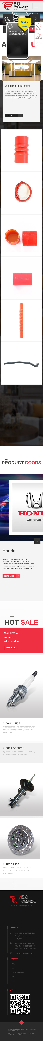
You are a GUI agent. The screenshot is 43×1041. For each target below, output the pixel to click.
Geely (13, 976)
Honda (9, 551)
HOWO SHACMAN (17, 972)
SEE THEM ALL (11, 648)
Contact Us (11, 1035)
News (24, 1033)
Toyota (13, 981)
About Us (10, 1033)
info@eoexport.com (26, 953)
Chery (13, 963)
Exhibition (32, 1033)
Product (18, 1033)
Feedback (20, 1035)
